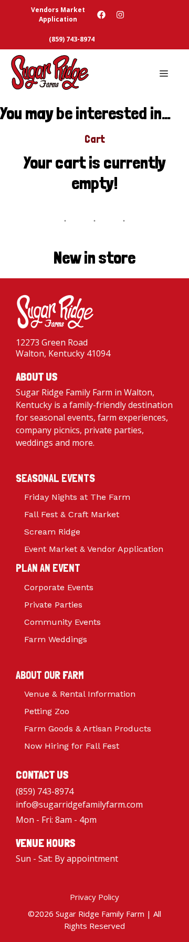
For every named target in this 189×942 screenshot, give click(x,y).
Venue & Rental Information (79, 694)
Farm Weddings (55, 639)
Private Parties (53, 605)
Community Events (62, 622)
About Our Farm (50, 675)
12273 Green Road (52, 342)
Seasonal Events (55, 478)
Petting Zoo (46, 711)
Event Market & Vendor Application (93, 549)
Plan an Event (48, 567)
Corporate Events (58, 587)
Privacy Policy (94, 897)
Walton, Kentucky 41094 (63, 353)
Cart (94, 139)
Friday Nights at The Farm (77, 497)
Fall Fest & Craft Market (71, 514)
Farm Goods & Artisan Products (87, 729)
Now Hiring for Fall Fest (71, 746)
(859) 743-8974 (45, 791)
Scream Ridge (52, 532)
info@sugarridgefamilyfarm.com (79, 804)
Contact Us (42, 774)
